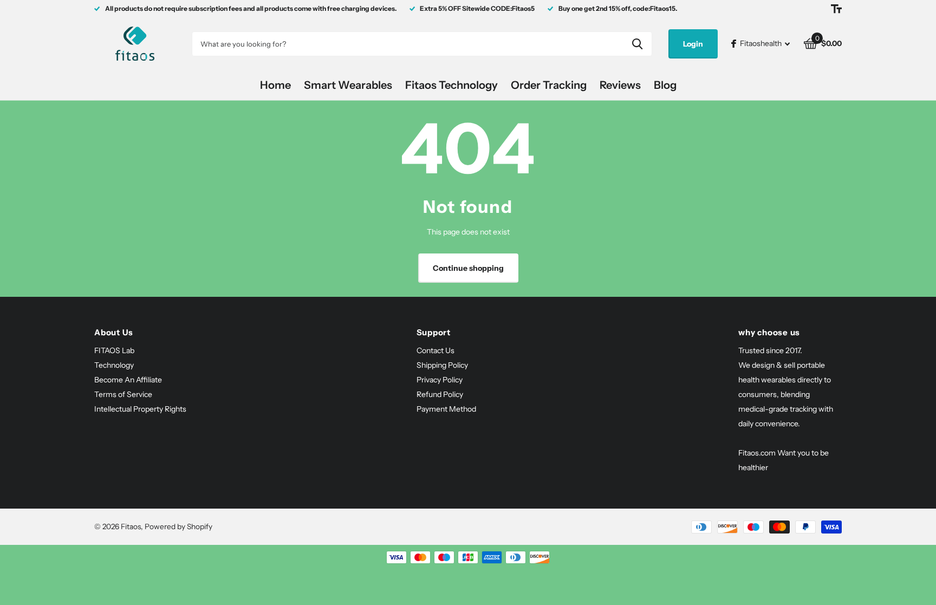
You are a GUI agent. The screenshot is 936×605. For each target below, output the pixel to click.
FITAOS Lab (114, 350)
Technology (114, 365)
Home (275, 85)
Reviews (620, 85)
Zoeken (637, 43)
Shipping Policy (442, 365)
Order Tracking (549, 85)
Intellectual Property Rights (140, 409)
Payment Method (446, 409)
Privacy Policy (440, 380)
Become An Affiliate (128, 380)
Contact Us (435, 350)
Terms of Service (123, 394)
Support (434, 332)
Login (693, 44)
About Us (113, 332)
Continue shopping (468, 268)
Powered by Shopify (178, 526)
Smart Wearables (348, 85)
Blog (665, 85)
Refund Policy (440, 394)
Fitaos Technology (451, 85)
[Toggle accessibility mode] (836, 8)
